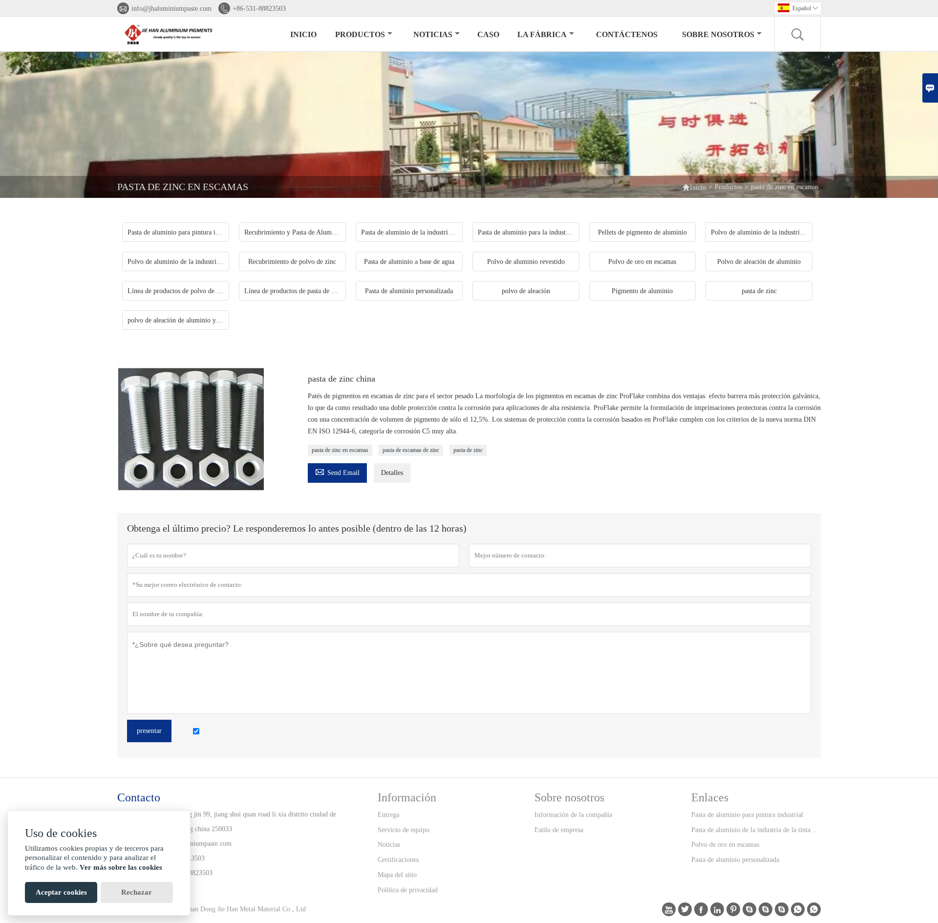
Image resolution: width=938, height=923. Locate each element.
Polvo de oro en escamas (725, 844)
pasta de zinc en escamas (340, 450)
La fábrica (542, 34)
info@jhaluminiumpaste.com (171, 8)
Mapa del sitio (397, 875)
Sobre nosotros (718, 34)
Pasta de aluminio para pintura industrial (747, 814)
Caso (488, 34)
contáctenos (627, 34)
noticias (432, 34)
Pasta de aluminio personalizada (735, 859)
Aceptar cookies (61, 892)
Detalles (392, 472)
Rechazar (136, 892)
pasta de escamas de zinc (411, 450)
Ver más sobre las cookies (121, 867)
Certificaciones (398, 859)
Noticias (389, 844)
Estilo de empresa (558, 830)
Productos (360, 34)
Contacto (138, 797)
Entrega (388, 814)
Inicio (303, 34)
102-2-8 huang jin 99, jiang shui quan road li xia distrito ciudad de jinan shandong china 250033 (243, 822)
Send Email (337, 471)
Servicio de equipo (403, 830)
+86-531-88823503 (259, 8)
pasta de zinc (468, 450)
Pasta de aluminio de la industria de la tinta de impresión (755, 830)
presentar (149, 730)
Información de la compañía (573, 814)
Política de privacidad (408, 890)
